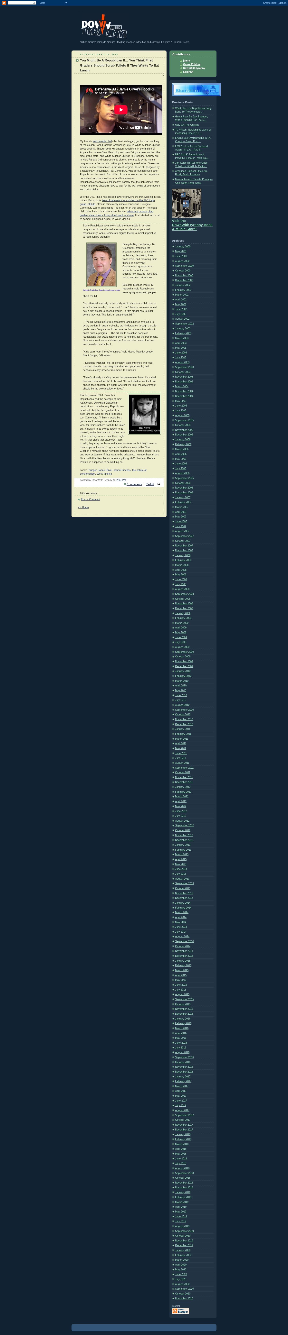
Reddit (150, 484)
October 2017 (182, 1120)
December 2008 (184, 608)
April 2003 (181, 343)
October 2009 (182, 656)
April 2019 (181, 1206)
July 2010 (180, 700)
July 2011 (180, 758)
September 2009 (184, 652)
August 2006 (182, 473)
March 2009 (181, 623)
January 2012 (182, 787)
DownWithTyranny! (79, 11)
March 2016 (181, 1028)
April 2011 (180, 743)
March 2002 (181, 294)
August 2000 (182, 261)
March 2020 (181, 1259)
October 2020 (182, 1293)
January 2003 (182, 328)
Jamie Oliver (105, 470)
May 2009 (180, 632)
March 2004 (181, 386)
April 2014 (181, 917)
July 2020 (180, 1279)
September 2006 (184, 478)
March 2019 (181, 1202)
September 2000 (184, 265)
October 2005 (182, 425)
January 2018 (182, 1134)
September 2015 (184, 999)
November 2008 (184, 603)
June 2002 (181, 309)
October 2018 (182, 1177)
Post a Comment (90, 499)
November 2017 (184, 1124)
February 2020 (183, 1255)
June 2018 (181, 1158)
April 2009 (181, 627)
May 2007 (180, 516)
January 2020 (182, 1250)
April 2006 (181, 454)
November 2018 (184, 1182)
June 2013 (181, 869)
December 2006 (184, 492)
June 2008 (181, 579)
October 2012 (182, 830)
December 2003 (184, 381)
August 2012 (182, 820)
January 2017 (182, 1076)
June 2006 (181, 463)
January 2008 (182, 555)
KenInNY (188, 71)
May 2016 (180, 1038)
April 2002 (181, 299)
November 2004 (184, 391)
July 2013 (180, 874)
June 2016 (181, 1042)
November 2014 (184, 951)
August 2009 (182, 647)
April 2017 (181, 1091)
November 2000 (184, 275)
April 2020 (181, 1264)
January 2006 (182, 439)
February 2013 (183, 849)
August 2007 (182, 531)
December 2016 (184, 1071)
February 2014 (183, 907)
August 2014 (182, 936)
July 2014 (180, 931)
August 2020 (182, 1284)
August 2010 (182, 705)
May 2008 (180, 574)
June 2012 (181, 811)
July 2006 (180, 468)
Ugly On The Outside (187, 124)
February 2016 (183, 1023)
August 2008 (182, 589)
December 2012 (184, 840)
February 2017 (183, 1081)
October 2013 (182, 888)
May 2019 (180, 1211)
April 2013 (181, 859)
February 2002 (183, 290)
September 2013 (184, 883)
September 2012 (184, 825)
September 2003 (184, 367)
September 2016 (184, 1057)
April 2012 (181, 801)
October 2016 (182, 1062)
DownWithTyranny (194, 68)
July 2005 (180, 410)
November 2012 (184, 835)
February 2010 (183, 676)
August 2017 (182, 1110)
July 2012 (180, 816)
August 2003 (182, 362)
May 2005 (180, 401)
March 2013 (181, 854)
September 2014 (184, 941)
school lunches (122, 470)
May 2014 (180, 922)
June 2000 (181, 256)
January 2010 (182, 671)
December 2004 (184, 396)
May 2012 (180, 806)
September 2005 (184, 420)
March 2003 (181, 338)
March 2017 (181, 1086)
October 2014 (182, 946)
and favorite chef (102, 141)
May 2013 (180, 864)
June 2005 (181, 405)
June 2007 (181, 521)
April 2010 (181, 685)
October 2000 (182, 270)
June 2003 (181, 352)
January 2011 (182, 729)
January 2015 (182, 960)
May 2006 (180, 459)
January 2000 (182, 246)
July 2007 (180, 526)
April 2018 (181, 1149)
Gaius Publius (191, 64)
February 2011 (183, 734)
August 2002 (182, 318)
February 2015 (183, 965)
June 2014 (181, 927)
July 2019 (180, 1221)
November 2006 (184, 487)
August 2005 (182, 415)
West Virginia (104, 473)
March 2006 (181, 449)
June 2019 (181, 1216)
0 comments (134, 484)
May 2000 (180, 251)
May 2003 (180, 347)
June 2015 (181, 984)
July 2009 (180, 642)
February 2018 (183, 1139)
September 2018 (184, 1173)
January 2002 (182, 285)
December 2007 (184, 550)
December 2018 (184, 1187)
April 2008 (181, 570)
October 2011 (182, 772)
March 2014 (181, 912)
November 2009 (184, 661)
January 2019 (182, 1192)
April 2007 (181, 512)
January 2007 (182, 497)
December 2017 (184, 1129)
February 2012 (183, 792)
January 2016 (182, 1018)
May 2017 (180, 1095)
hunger (92, 470)
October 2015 (182, 1004)
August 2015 (182, 994)
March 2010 (181, 681)
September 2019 (184, 1231)
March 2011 (181, 738)
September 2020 (184, 1288)
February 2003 (183, 333)
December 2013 (184, 898)
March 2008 (181, 565)
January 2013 (182, 845)
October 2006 (182, 483)
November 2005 (184, 430)
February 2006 (183, 444)
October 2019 (182, 1235)
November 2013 (184, 893)
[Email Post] (158, 484)
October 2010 (182, 714)
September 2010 (184, 710)
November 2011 (184, 777)
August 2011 (182, 763)
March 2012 (181, 796)
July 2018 (180, 1163)
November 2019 (184, 1240)
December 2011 (184, 782)
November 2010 (184, 719)
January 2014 (182, 902)
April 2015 (181, 975)
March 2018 (181, 1144)
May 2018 (180, 1153)
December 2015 (184, 1013)
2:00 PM (121, 480)
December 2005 (184, 434)
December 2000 (184, 280)
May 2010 (180, 690)
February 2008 (183, 560)
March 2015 (181, 970)
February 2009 (183, 618)
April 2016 (181, 1033)
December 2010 (184, 724)
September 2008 (184, 594)
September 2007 (184, 536)
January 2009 (182, 613)
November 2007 (184, 545)
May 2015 (180, 980)
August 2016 (182, 1052)
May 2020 (180, 1269)
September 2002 (184, 323)
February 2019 (183, 1197)
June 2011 (181, 753)
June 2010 (181, 695)
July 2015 (180, 989)
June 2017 (181, 1100)
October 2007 (182, 541)
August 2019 (182, 1226)
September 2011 (184, 767)
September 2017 (184, 1115)
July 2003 (180, 357)
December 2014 (184, 956)
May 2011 (180, 748)
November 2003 (184, 376)
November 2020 (184, 1298)
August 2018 (182, 1168)
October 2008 (182, 599)
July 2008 (180, 584)
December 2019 (184, 1245)
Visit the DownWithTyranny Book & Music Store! (192, 225)
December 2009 (184, 666)
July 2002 (180, 314)
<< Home (83, 507)
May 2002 (180, 304)
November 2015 (184, 1009)
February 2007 (183, 502)
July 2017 (180, 1105)
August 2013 (182, 878)
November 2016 (184, 1066)
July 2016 (180, 1047)
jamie (186, 60)
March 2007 (181, 507)
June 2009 (181, 637)
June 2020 (181, 1274)
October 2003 (182, 372)
